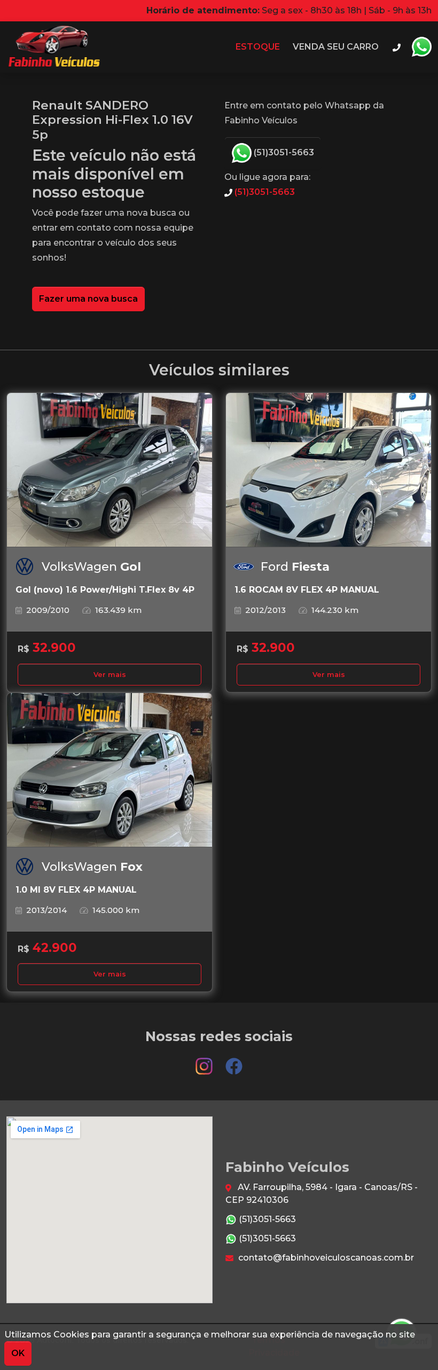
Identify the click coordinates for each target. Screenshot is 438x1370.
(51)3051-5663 (283, 152)
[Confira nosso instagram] (205, 1061)
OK (18, 1353)
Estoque (258, 47)
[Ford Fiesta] (328, 470)
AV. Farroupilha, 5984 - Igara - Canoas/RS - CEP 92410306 (321, 1193)
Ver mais (109, 675)
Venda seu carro (336, 47)
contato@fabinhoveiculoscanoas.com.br (325, 1258)
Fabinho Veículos (53, 47)
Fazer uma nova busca (88, 299)
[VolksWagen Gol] (109, 470)
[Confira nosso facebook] (234, 1061)
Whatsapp (421, 47)
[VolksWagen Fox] (109, 770)
